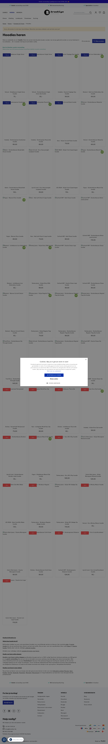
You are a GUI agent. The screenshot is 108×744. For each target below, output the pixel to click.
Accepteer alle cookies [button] (54, 375)
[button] (54, 383)
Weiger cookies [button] (54, 378)
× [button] (85, 359)
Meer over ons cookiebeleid (54, 371)
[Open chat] (4, 739)
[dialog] (54, 372)
